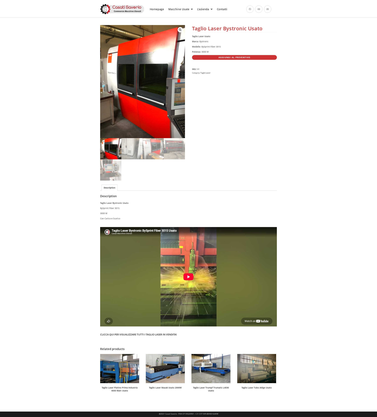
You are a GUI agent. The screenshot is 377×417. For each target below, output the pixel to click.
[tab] (109, 188)
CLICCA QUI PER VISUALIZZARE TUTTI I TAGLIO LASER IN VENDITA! (138, 334)
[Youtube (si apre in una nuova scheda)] (258, 9)
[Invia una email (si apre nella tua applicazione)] (267, 9)
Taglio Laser (205, 73)
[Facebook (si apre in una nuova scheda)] (250, 9)
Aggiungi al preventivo (234, 57)
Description (109, 187)
